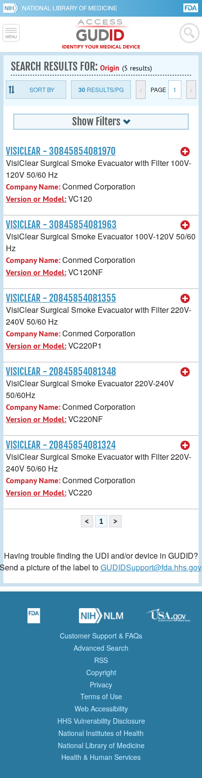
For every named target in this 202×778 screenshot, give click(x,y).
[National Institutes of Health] (12, 8)
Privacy (101, 684)
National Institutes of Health (101, 733)
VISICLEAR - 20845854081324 (61, 445)
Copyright (101, 672)
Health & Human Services (101, 757)
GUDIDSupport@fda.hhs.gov (151, 567)
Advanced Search (101, 648)
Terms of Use (101, 696)
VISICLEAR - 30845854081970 (61, 151)
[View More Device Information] (185, 152)
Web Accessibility (101, 708)
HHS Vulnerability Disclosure (101, 721)
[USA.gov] (168, 619)
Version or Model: (36, 199)
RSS (101, 660)
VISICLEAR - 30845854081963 (61, 225)
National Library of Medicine (69, 7)
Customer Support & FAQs (101, 635)
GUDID (101, 34)
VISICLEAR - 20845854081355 (61, 298)
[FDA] (191, 7)
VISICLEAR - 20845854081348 (61, 371)
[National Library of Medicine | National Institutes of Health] (101, 619)
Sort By (41, 89)
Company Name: (33, 187)
